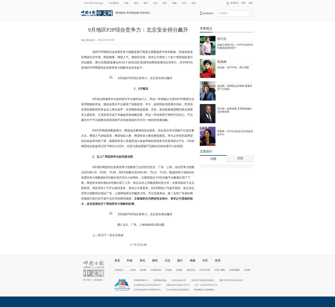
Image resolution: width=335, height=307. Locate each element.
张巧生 (222, 39)
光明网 (247, 270)
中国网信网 (156, 270)
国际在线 (191, 270)
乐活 (155, 3)
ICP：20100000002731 (206, 285)
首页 (117, 260)
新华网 (143, 270)
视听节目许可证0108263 (231, 280)
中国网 (168, 270)
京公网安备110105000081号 (147, 285)
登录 (243, 3)
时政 (126, 3)
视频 (174, 3)
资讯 (136, 3)
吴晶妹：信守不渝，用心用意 (233, 67)
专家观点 (206, 28)
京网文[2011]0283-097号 (178, 285)
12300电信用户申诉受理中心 (147, 289)
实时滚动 (145, 12)
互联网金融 (132, 12)
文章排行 (206, 151)
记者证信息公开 (178, 280)
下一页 (143, 244)
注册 (250, 3)
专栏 (184, 3)
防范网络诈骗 (160, 280)
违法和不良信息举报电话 (202, 280)
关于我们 (87, 280)
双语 (194, 3)
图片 (165, 3)
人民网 (132, 270)
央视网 (179, 270)
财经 (146, 3)
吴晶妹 (222, 61)
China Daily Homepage (93, 3)
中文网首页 (114, 3)
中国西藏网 (234, 270)
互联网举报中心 (141, 280)
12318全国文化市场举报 (177, 289)
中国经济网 (204, 270)
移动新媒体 (208, 13)
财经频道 (120, 12)
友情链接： (119, 270)
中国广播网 (219, 270)
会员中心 (234, 3)
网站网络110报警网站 (204, 289)
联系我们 (99, 280)
